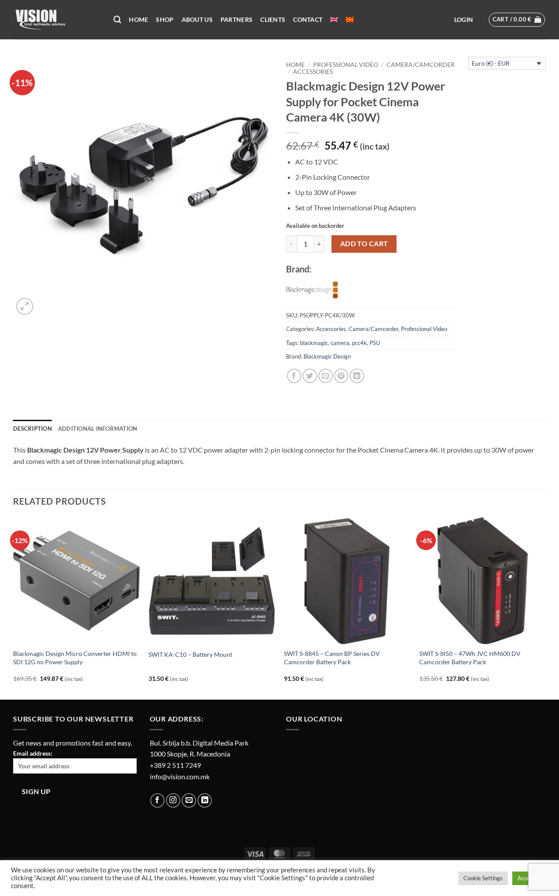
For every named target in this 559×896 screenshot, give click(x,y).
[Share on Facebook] (294, 376)
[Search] (117, 20)
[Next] (545, 607)
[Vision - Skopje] (56, 20)
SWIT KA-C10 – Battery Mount (190, 654)
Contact (307, 19)
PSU (374, 342)
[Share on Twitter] (310, 376)
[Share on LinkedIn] (357, 376)
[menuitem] (334, 20)
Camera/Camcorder (420, 64)
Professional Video (345, 64)
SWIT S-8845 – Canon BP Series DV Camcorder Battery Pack (332, 658)
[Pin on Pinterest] (341, 376)
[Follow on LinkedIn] (204, 800)
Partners (236, 19)
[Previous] (13, 607)
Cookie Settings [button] (483, 878)
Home (138, 19)
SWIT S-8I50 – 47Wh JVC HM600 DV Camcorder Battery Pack (470, 658)
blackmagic (314, 342)
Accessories (313, 71)
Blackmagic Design (327, 356)
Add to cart (364, 244)
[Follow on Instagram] (173, 800)
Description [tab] (32, 428)
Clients (272, 19)
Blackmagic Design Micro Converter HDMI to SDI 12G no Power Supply (75, 658)
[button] (463, 20)
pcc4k (359, 342)
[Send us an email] (189, 800)
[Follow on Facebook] (157, 800)
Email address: (32, 753)
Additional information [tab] (98, 428)
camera (340, 342)
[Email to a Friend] (325, 376)
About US (197, 19)
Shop (164, 19)
